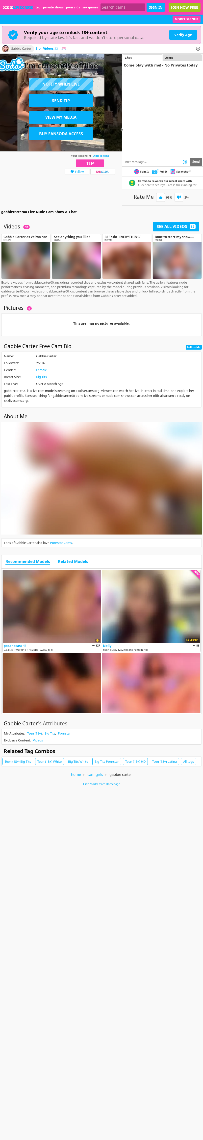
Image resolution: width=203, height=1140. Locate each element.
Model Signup (186, 19)
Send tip (61, 100)
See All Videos (175, 226)
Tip (90, 163)
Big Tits (41, 377)
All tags (188, 761)
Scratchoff (183, 171)
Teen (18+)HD (135, 761)
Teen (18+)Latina (164, 761)
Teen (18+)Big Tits (18, 761)
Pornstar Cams (61, 542)
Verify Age (183, 34)
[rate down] (179, 197)
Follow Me (194, 347)
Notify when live (61, 84)
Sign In (155, 7)
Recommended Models (27, 561)
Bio (38, 49)
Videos (50, 49)
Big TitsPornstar (107, 761)
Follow (79, 172)
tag (38, 7)
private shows (53, 7)
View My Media (60, 117)
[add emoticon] (184, 161)
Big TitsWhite (78, 761)
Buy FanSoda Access (61, 133)
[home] (17, 7)
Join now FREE (184, 7)
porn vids (73, 7)
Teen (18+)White (49, 761)
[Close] (198, 49)
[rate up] (160, 197)
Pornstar (64, 733)
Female (41, 370)
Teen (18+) (34, 733)
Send (196, 161)
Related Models (73, 561)
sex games (90, 7)
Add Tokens (101, 155)
